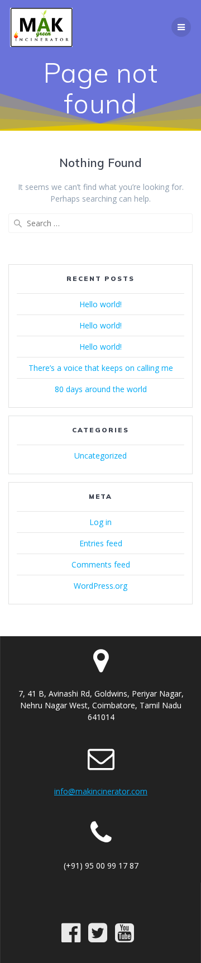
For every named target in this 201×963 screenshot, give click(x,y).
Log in (100, 522)
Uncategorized (100, 455)
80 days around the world (101, 389)
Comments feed (100, 564)
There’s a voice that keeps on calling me (100, 368)
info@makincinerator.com (100, 791)
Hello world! (100, 304)
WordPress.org (100, 585)
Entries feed (100, 543)
